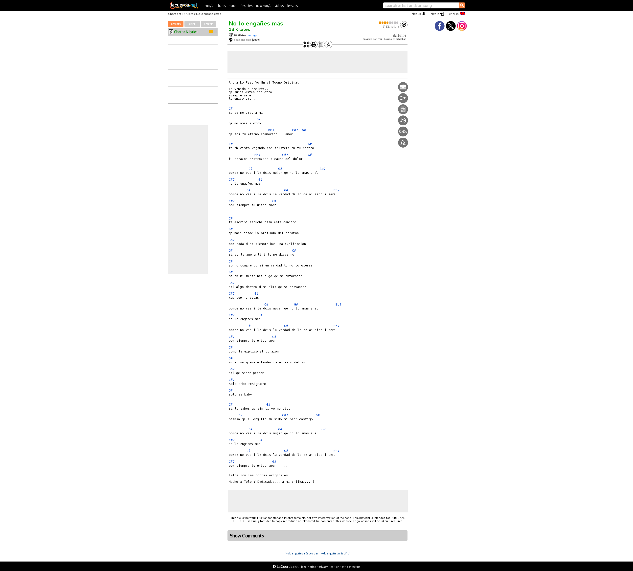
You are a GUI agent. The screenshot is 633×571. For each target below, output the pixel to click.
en (337, 566)
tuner (233, 6)
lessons (292, 6)
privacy (323, 566)
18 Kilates (239, 29)
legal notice (308, 566)
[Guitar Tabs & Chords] (184, 8)
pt (343, 566)
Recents (208, 24)
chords (221, 6)
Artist (192, 24)
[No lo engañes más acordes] (302, 553)
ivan (380, 39)
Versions (176, 24)
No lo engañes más (256, 23)
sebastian (401, 39)
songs (209, 6)
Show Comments (247, 535)
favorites (246, 6)
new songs (263, 6)
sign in (435, 14)
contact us (353, 566)
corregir (252, 35)
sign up (416, 14)
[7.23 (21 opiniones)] (389, 23)
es (332, 566)
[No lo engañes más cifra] (334, 553)
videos (279, 6)
